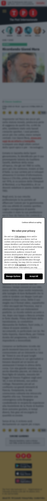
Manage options (13, 276)
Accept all (34, 276)
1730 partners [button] (20, 236)
